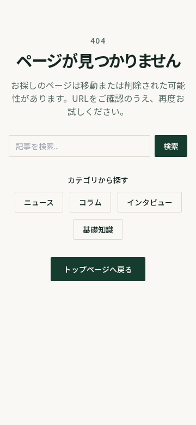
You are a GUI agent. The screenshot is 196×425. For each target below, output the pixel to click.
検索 (171, 146)
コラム (90, 202)
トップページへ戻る (98, 269)
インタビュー (150, 202)
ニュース (39, 202)
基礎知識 (98, 229)
